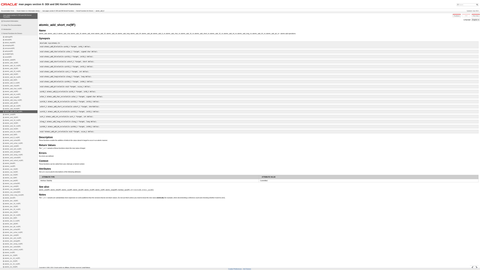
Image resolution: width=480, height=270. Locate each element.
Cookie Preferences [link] (235, 269)
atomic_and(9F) (44, 190)
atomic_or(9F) (100, 190)
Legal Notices (86, 267)
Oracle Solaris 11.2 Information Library (28, 11)
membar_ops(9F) (124, 190)
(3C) (148, 190)
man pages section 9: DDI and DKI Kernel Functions (58, 11)
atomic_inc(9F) (89, 190)
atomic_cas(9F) (67, 190)
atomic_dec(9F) (78, 190)
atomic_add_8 (100, 11)
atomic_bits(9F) (55, 190)
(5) (47, 172)
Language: (467, 20)
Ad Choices (247, 269)
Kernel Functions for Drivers (84, 11)
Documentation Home (7, 11)
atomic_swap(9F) (111, 190)
